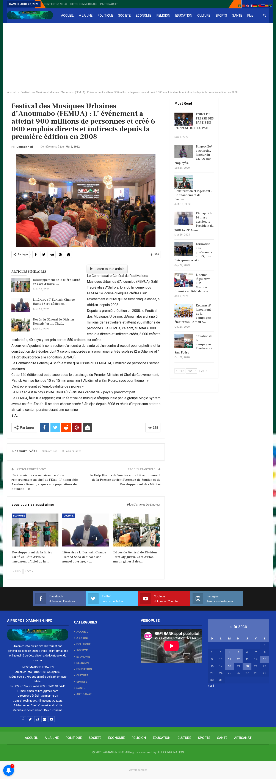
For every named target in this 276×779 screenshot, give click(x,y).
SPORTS (221, 15)
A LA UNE (86, 15)
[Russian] (263, 5)
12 (238, 659)
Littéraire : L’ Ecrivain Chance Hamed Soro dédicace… (54, 302)
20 (247, 666)
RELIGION (163, 15)
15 (264, 659)
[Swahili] (271, 5)
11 (229, 659)
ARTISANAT (84, 694)
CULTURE (203, 15)
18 (229, 666)
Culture (69, 516)
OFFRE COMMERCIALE (83, 4)
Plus (250, 15)
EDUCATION (183, 15)
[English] (247, 5)
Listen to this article (109, 269)
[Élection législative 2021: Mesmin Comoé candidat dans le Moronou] (183, 280)
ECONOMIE (143, 15)
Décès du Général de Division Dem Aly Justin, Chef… (53, 322)
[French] (251, 5)
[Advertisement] (138, 55)
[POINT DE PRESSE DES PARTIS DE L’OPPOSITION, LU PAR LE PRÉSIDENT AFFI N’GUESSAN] (183, 119)
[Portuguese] (259, 5)
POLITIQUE (105, 15)
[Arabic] (240, 5)
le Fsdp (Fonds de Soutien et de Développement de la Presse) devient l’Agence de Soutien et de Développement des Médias (125, 479)
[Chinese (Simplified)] (244, 5)
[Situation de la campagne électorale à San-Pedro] (183, 341)
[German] (255, 5)
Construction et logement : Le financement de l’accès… (193, 195)
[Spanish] (267, 5)
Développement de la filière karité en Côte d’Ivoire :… (56, 282)
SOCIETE (124, 15)
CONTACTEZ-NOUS (55, 4)
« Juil (211, 685)
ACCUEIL (67, 15)
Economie (19, 516)
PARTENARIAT (109, 4)
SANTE (237, 15)
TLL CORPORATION (171, 752)
